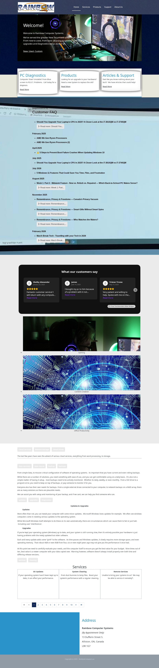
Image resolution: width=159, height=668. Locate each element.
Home (76, 7)
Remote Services (121, 571)
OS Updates (38, 571)
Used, (32, 51)
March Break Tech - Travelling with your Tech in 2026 (61, 236)
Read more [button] (32, 297)
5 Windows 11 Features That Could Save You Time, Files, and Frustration (71, 173)
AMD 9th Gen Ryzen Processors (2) (53, 142)
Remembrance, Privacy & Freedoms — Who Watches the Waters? (67, 220)
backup (51, 466)
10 (71, 605)
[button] (24, 290)
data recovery (24, 466)
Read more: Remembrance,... (53, 204)
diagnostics (46, 500)
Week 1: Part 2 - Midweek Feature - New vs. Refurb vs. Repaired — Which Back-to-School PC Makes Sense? (87, 183)
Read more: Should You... (51, 126)
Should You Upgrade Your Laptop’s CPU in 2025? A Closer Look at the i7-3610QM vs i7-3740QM (81, 122)
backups (62, 466)
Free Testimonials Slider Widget (122, 306)
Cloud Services (25, 449)
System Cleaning (79, 571)
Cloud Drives (58, 449)
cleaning (33, 560)
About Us (118, 7)
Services (86, 7)
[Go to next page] (76, 604)
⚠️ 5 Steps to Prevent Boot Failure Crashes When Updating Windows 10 (70, 152)
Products (97, 7)
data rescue (39, 466)
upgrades (34, 500)
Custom (38, 51)
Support (107, 7)
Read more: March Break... (52, 240)
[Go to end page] (81, 604)
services (22, 560)
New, (26, 51)
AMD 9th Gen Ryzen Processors (52, 138)
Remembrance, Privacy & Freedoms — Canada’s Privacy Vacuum (67, 199)
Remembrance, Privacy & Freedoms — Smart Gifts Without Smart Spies (70, 209)
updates (22, 500)
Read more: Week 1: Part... (52, 188)
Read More (24, 89)
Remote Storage (42, 449)
